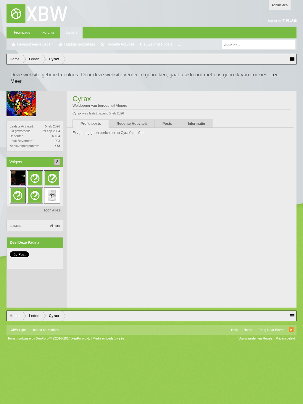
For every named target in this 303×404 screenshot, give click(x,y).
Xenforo (53, 330)
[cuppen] (35, 195)
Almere (55, 225)
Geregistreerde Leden (35, 44)
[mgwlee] (18, 195)
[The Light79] (52, 178)
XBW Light (18, 330)
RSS (291, 329)
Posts (167, 124)
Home (248, 330)
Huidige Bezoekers (79, 44)
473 (57, 146)
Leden (71, 32)
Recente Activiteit (120, 44)
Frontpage (22, 32)
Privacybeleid (285, 338)
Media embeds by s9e (108, 338)
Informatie (196, 124)
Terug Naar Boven (271, 330)
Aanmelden (280, 5)
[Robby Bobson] (52, 195)
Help (234, 330)
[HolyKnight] (18, 178)
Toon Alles (51, 210)
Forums (48, 32)
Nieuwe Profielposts (156, 44)
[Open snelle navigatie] (292, 59)
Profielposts (90, 124)
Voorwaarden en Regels (255, 338)
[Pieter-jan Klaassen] (35, 178)
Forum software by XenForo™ (49, 338)
